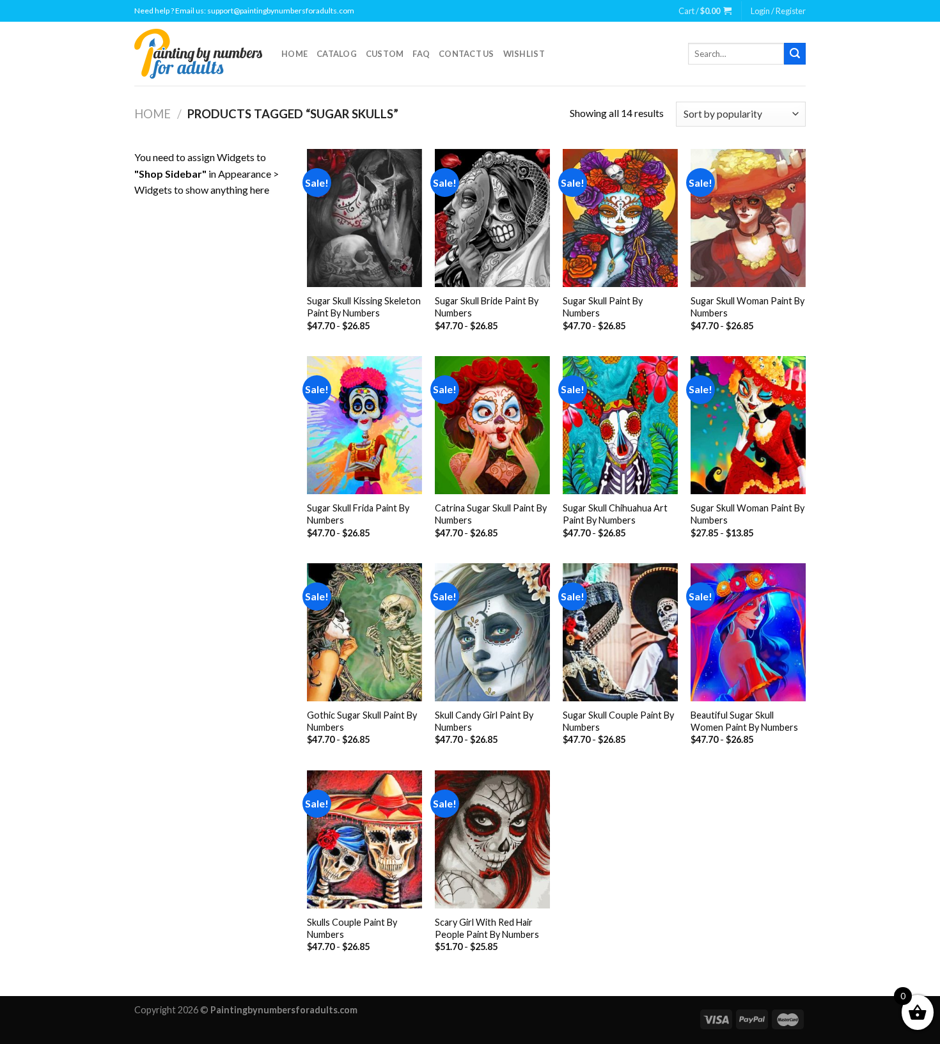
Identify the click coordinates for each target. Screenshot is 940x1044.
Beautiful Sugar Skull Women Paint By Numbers (744, 721)
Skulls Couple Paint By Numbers (352, 928)
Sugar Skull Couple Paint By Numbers (618, 721)
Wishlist (524, 54)
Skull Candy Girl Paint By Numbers (484, 721)
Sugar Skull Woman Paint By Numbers (747, 306)
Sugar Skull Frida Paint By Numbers (358, 514)
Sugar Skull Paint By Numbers (603, 306)
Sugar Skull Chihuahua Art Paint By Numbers (615, 514)
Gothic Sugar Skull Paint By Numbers (362, 721)
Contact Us (466, 54)
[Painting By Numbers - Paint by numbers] (198, 54)
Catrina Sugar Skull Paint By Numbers (491, 514)
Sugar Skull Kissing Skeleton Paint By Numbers (364, 306)
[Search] (795, 54)
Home (294, 54)
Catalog (337, 54)
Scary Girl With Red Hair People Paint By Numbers (487, 928)
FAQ (421, 54)
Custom (385, 54)
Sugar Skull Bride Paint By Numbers (486, 306)
